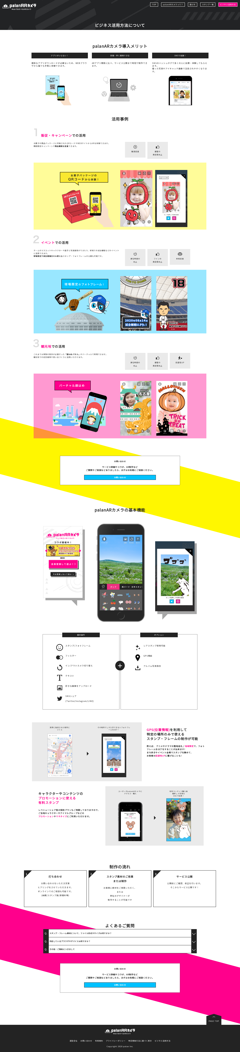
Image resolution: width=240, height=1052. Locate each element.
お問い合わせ (120, 477)
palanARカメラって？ (173, 4)
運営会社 (73, 1041)
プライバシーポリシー (115, 1041)
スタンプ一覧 (208, 4)
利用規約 (99, 1041)
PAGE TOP (214, 1021)
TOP (154, 4)
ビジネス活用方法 (228, 4)
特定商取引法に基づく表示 (140, 1041)
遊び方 (193, 4)
